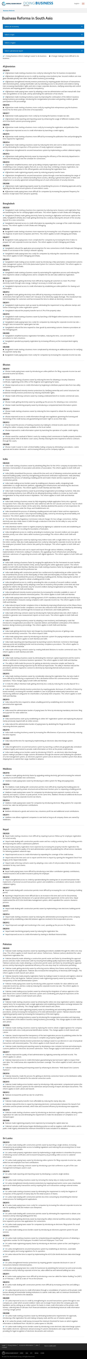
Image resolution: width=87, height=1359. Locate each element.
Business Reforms (9, 11)
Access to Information (26, 1345)
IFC (31, 1353)
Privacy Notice (12, 1345)
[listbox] (43, 26)
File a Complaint (50, 1346)
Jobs (37, 1345)
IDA (27, 1353)
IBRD (21, 1353)
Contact (4, 1347)
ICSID (42, 1353)
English (76, 4)
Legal (3, 1345)
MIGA (36, 1353)
